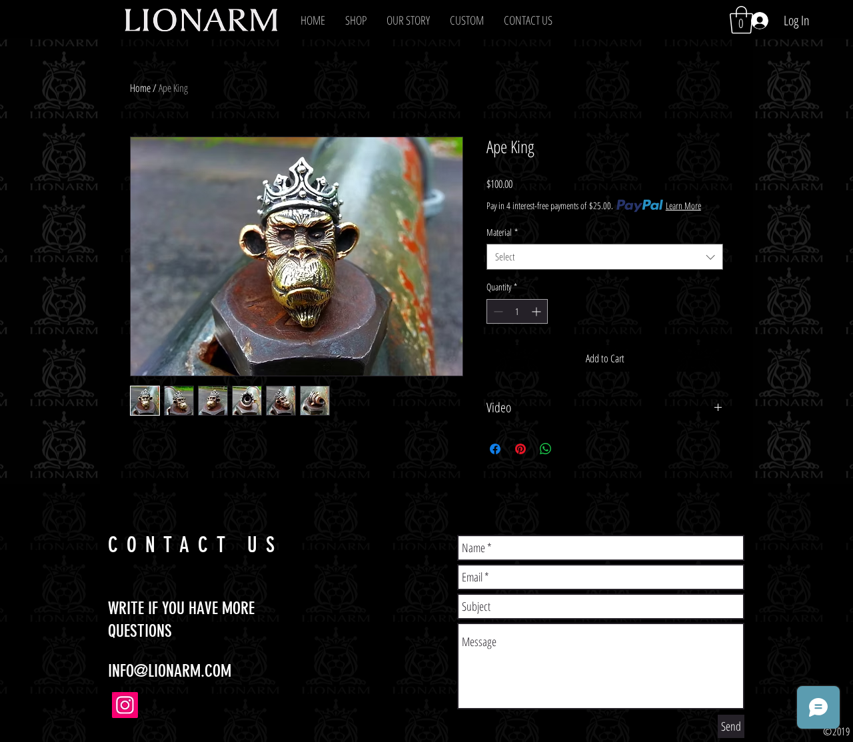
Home (140, 88)
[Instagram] (125, 705)
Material (502, 232)
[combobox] (604, 257)
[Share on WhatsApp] (546, 449)
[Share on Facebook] (495, 449)
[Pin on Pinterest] (520, 449)
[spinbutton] (517, 311)
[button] (356, 20)
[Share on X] (571, 449)
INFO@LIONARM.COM (169, 671)
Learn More (683, 205)
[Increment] (537, 311)
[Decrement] (496, 311)
